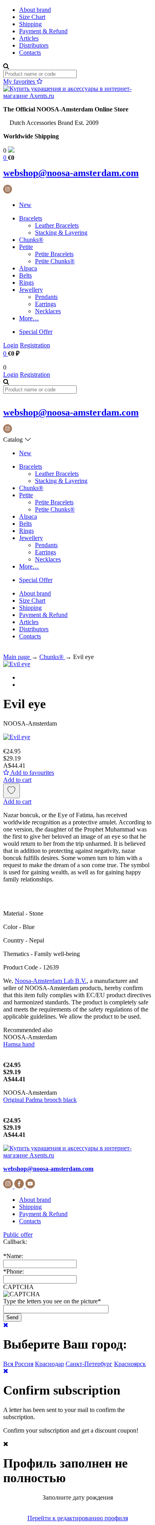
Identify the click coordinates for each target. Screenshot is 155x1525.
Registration (35, 345)
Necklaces (48, 311)
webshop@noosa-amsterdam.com (71, 173)
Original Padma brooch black (40, 1099)
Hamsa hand (19, 1044)
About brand (35, 9)
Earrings (45, 304)
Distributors (33, 45)
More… (29, 318)
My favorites (20, 81)
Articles (29, 38)
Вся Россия (18, 1363)
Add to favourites (31, 772)
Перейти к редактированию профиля (77, 1518)
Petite (26, 246)
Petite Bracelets (54, 254)
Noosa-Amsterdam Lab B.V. (51, 980)
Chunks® (31, 239)
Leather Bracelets (57, 225)
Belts (25, 275)
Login (10, 345)
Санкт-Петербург (89, 1363)
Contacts (30, 52)
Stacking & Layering (61, 232)
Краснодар (49, 1363)
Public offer (18, 1234)
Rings (26, 282)
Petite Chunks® (55, 261)
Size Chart (32, 16)
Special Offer (35, 331)
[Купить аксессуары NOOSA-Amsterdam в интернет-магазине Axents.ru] (77, 95)
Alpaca (28, 268)
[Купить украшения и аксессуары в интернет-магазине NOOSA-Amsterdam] (77, 1155)
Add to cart (17, 779)
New (25, 204)
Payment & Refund (43, 31)
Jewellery (31, 289)
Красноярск (130, 1363)
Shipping (30, 24)
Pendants (46, 296)
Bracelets (30, 218)
